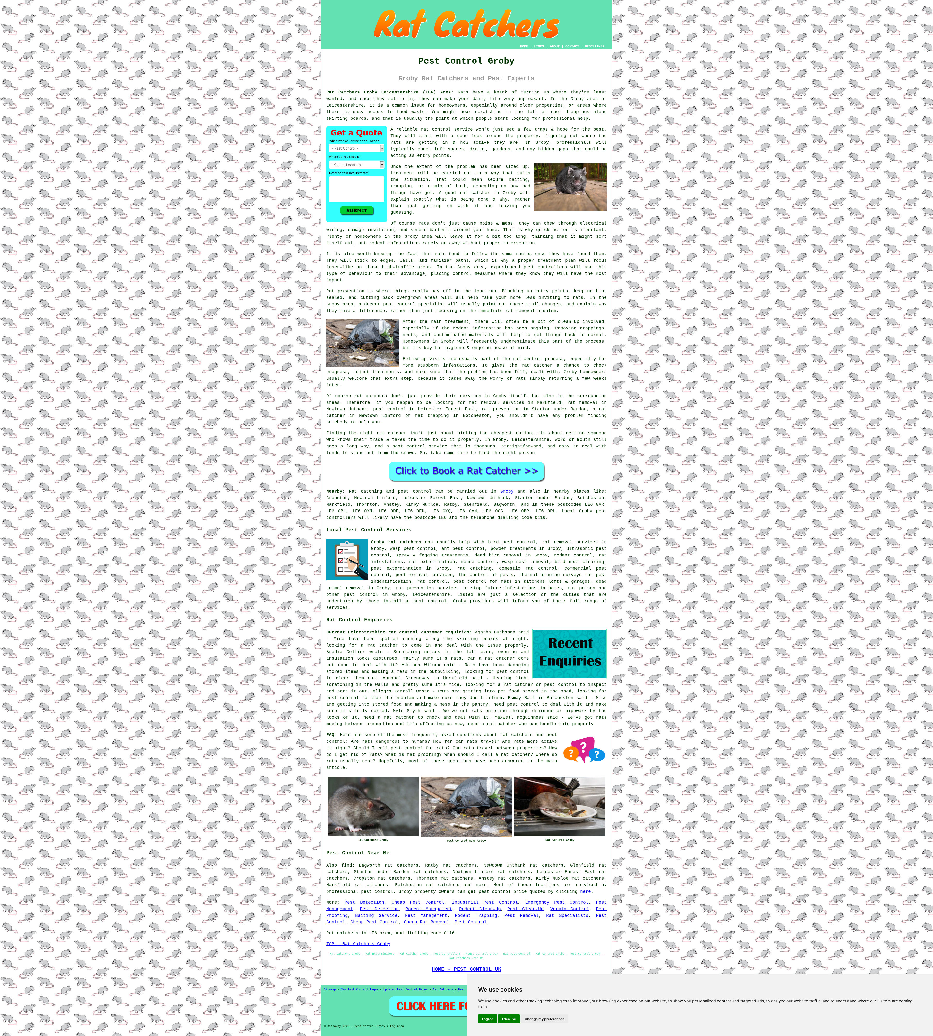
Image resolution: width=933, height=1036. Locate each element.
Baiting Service (376, 915)
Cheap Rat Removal (426, 922)
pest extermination (396, 568)
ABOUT (555, 46)
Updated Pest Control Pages (405, 989)
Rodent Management (429, 909)
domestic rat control (528, 568)
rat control (432, 581)
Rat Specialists (567, 915)
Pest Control (471, 922)
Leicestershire (431, 594)
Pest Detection (364, 902)
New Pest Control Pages (359, 989)
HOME (524, 46)
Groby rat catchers (396, 542)
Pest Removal (521, 915)
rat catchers (442, 885)
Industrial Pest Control (485, 902)
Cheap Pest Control (418, 902)
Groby (507, 491)
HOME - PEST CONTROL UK (466, 969)
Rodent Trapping (476, 915)
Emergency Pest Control (556, 902)
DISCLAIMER (594, 46)
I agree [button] (487, 1019)
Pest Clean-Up (525, 909)
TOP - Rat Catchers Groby (358, 944)
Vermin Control (569, 909)
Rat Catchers (443, 989)
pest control (361, 594)
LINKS (539, 46)
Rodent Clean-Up (480, 909)
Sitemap (330, 989)
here (585, 891)
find (346, 865)
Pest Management (426, 915)
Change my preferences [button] (544, 1019)
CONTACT (572, 46)
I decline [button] (509, 1019)
